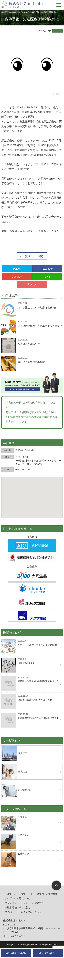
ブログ (57, 30)
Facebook (47, 268)
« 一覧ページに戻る (31, 256)
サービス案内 (37, 894)
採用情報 (53, 894)
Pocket (32, 284)
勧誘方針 (39, 903)
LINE (47, 276)
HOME (8, 894)
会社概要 (20, 894)
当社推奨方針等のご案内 (17, 907)
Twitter (17, 268)
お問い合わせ (23, 898)
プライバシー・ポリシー (17, 903)
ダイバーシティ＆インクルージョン (23, 912)
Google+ (17, 276)
